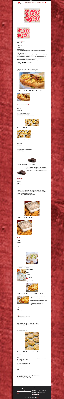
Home (26, 2)
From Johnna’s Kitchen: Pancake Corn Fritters (28, 351)
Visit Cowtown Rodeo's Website (35, 394)
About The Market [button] (29, 2)
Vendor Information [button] (39, 2)
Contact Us (43, 2)
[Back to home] (19, 2)
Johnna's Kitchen (27, 267)
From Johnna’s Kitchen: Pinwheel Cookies (27, 25)
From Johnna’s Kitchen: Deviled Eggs (26, 127)
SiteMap (38, 397)
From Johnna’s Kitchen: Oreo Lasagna (26, 164)
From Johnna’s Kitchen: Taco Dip (25, 217)
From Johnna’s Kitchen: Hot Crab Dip (26, 266)
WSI (37, 397)
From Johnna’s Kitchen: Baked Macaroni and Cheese (30, 293)
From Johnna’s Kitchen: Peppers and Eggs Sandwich (29, 90)
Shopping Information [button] (34, 2)
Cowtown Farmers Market (20, 267)
